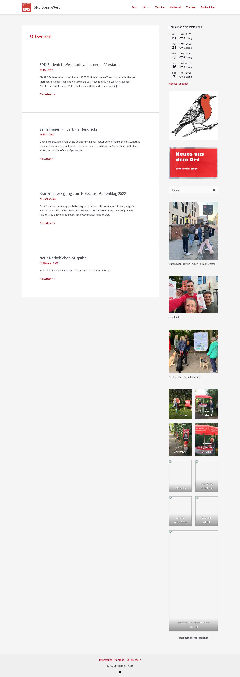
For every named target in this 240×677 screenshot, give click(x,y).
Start (135, 7)
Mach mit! (175, 7)
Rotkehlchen (208, 7)
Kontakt (119, 659)
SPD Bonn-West (47, 7)
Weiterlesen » (47, 94)
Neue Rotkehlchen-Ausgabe (63, 257)
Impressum (105, 659)
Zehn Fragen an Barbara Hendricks (68, 129)
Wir (145, 7)
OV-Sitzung (185, 38)
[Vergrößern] (213, 206)
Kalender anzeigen (178, 83)
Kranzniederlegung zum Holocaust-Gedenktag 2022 (83, 193)
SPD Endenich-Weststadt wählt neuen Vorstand (80, 64)
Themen (191, 7)
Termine (160, 7)
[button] (148, 7)
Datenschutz (134, 659)
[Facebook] (120, 671)
